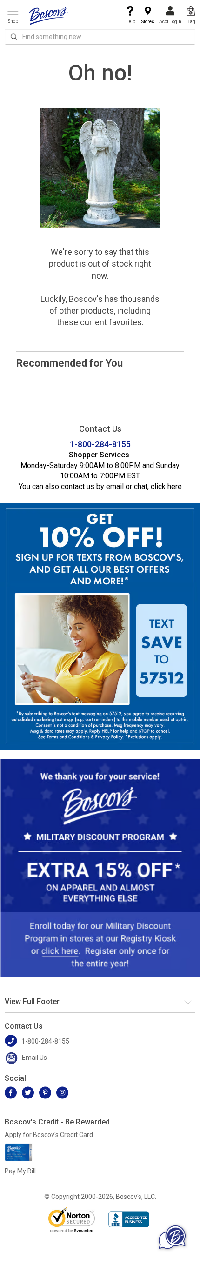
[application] (172, 1237)
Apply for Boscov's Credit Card (49, 1134)
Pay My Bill (20, 1171)
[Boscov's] (48, 15)
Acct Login (170, 21)
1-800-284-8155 (100, 444)
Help (130, 21)
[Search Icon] (14, 36)
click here (166, 486)
